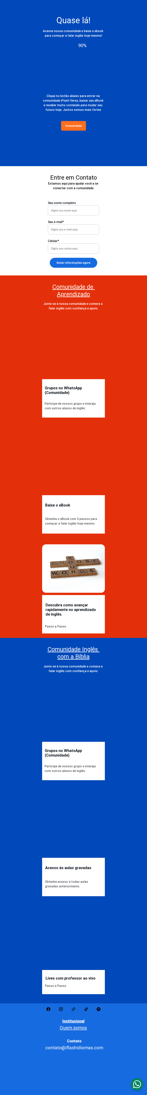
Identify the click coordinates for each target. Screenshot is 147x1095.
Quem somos (73, 1027)
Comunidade (73, 125)
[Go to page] (73, 1009)
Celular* (53, 241)
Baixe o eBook (57, 505)
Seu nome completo (62, 203)
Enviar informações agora (73, 262)
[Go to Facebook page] (48, 1009)
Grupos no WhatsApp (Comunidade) (64, 390)
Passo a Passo (55, 626)
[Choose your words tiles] (73, 568)
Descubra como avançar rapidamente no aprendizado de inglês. (71, 610)
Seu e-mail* (56, 222)
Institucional (73, 1021)
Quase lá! (73, 20)
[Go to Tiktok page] (86, 1009)
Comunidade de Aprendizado (73, 290)
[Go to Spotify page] (98, 1009)
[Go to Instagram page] (61, 1009)
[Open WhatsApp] (137, 1084)
